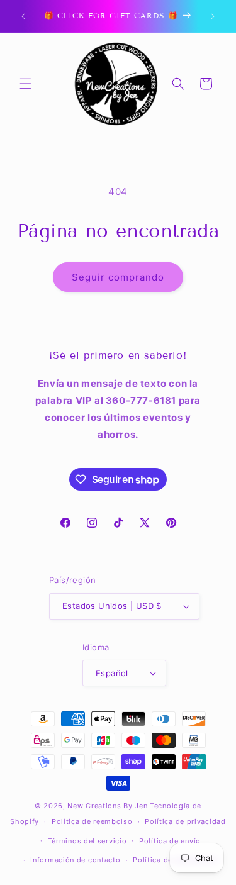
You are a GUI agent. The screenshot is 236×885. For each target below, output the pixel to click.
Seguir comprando (118, 277)
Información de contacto (75, 859)
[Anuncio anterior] (23, 16)
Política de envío (170, 841)
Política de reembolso (92, 821)
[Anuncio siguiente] (213, 16)
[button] (25, 83)
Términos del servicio (87, 841)
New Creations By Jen (107, 805)
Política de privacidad (185, 821)
